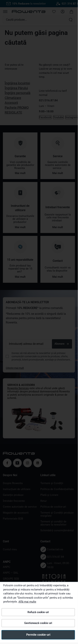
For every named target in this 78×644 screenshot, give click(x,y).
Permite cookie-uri (38, 634)
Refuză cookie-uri (38, 612)
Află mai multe (27, 601)
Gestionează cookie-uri (38, 623)
